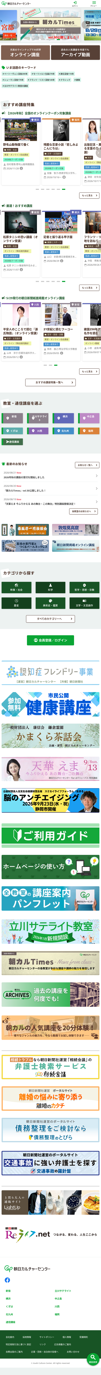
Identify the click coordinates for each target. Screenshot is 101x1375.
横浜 (65, 416)
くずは (14, 430)
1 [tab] (37, 41)
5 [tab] (58, 41)
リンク (42, 1344)
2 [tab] (42, 41)
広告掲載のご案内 (62, 1344)
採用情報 (27, 1337)
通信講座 (14, 441)
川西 (39, 430)
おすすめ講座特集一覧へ (49, 382)
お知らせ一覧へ (85, 465)
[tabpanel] (50, 24)
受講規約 (83, 1337)
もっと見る (87, 195)
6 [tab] (63, 41)
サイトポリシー (46, 1337)
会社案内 (10, 1337)
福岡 (90, 430)
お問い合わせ (73, 1351)
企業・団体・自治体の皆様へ (44, 1351)
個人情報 (67, 1337)
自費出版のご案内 (14, 1351)
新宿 (14, 416)
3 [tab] (47, 41)
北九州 (65, 430)
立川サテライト (39, 418)
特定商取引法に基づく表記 (18, 1344)
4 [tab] (53, 41)
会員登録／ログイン (50, 640)
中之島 (90, 416)
